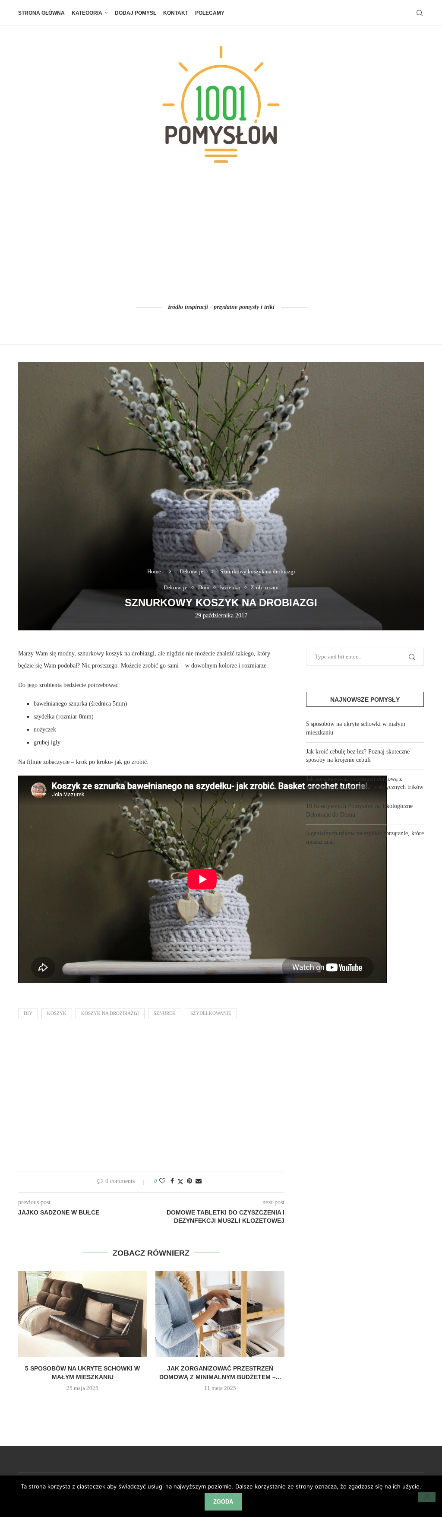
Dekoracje (191, 571)
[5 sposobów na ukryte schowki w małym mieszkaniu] (82, 1314)
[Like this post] (162, 1181)
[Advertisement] (221, 234)
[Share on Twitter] (180, 1182)
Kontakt (175, 13)
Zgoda (223, 1501)
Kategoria (87, 13)
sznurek (165, 1013)
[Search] (419, 12)
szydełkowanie (210, 1013)
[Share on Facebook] (172, 1181)
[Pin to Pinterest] (189, 1181)
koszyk (56, 1013)
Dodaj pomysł (135, 13)
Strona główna (41, 13)
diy (28, 1013)
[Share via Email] (199, 1181)
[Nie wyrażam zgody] (427, 1497)
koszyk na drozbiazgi (110, 1013)
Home (154, 571)
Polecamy (209, 13)
